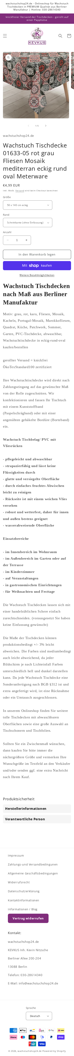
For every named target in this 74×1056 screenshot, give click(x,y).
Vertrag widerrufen (28, 918)
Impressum (16, 855)
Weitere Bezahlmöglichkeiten (37, 275)
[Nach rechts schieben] (45, 125)
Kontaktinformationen (23, 900)
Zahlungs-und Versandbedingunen (33, 864)
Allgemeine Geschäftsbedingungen (33, 873)
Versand (19, 190)
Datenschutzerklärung (24, 891)
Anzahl (7, 232)
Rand (6, 214)
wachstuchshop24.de (30, 1050)
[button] (5, 36)
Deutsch (35, 1016)
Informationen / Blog (22, 909)
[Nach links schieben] (28, 125)
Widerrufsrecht (19, 882)
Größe (7, 197)
